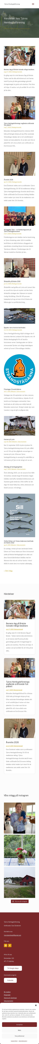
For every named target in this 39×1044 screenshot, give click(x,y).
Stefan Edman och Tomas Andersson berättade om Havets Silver (18, 542)
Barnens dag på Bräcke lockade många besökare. (19, 69)
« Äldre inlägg (8, 571)
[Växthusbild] (19, 850)
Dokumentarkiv (21, 392)
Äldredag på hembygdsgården (13, 467)
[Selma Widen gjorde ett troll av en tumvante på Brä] (19, 818)
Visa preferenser (19, 1036)
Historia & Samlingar (10, 998)
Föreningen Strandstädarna (12, 389)
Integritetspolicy (23, 1041)
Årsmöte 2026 (8, 180)
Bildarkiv (13, 392)
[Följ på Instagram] (5, 945)
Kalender (10, 980)
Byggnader (7, 995)
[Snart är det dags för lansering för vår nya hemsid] (19, 882)
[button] (36, 1005)
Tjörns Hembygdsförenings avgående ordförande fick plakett (19, 124)
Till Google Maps (13, 968)
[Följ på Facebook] (9, 945)
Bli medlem (7, 992)
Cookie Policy (14, 1041)
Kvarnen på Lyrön (9, 439)
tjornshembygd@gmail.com (12, 935)
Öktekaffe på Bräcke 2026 (12, 281)
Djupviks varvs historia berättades (14, 328)
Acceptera (19, 1025)
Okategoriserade (17, 72)
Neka (19, 1030)
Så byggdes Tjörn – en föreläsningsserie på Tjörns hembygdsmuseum (17, 230)
